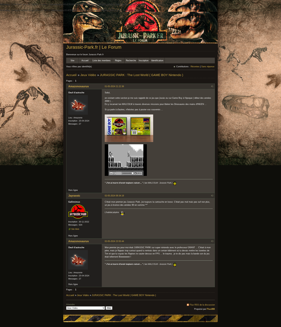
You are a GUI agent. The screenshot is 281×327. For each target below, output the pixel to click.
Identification (157, 60)
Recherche (131, 60)
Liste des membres (102, 60)
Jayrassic (74, 195)
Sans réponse (207, 66)
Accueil (84, 60)
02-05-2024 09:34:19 (114, 195)
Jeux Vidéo (88, 75)
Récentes (195, 66)
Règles (118, 60)
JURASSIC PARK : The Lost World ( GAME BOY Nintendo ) (141, 75)
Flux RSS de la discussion (202, 305)
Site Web (75, 229)
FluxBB (211, 309)
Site (72, 60)
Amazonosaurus (78, 86)
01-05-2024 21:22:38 (114, 86)
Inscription (143, 60)
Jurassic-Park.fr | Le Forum (93, 47)
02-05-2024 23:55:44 (114, 241)
